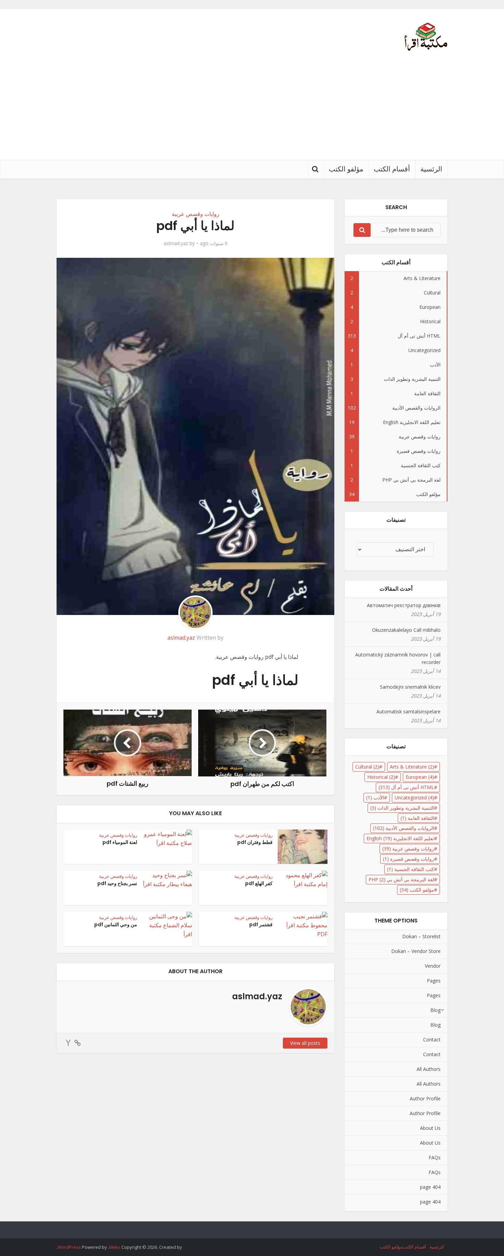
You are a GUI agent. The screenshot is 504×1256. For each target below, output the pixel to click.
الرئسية (431, 169)
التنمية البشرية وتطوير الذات (402, 808)
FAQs (435, 1157)
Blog (435, 1010)
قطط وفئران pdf (255, 842)
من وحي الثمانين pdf (115, 924)
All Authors (429, 1069)
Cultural (367, 766)
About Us (430, 1128)
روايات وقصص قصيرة (408, 859)
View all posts (305, 1043)
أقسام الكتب (392, 169)
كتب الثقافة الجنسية (410, 869)
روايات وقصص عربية (195, 214)
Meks (114, 1247)
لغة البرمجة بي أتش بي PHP (401, 879)
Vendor (433, 966)
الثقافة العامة (417, 818)
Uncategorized (414, 797)
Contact (432, 1039)
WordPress (69, 1247)
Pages (434, 980)
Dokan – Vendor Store (416, 951)
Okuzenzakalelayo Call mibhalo (406, 630)
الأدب (375, 797)
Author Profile (425, 1098)
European (420, 777)
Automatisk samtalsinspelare (408, 711)
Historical (381, 777)
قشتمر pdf (261, 924)
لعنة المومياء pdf (120, 842)
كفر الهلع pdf (259, 883)
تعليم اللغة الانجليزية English (400, 838)
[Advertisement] (252, 108)
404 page (430, 1187)
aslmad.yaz (176, 243)
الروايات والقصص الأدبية (403, 828)
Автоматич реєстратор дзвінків (404, 605)
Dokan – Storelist (421, 936)
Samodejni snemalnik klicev (410, 687)
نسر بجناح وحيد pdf (117, 883)
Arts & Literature (412, 766)
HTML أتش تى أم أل (406, 787)
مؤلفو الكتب (346, 169)
